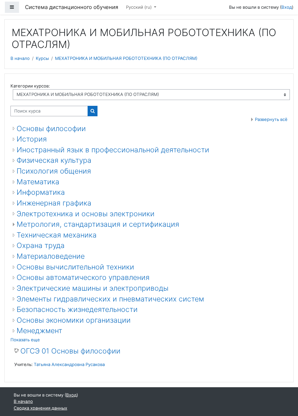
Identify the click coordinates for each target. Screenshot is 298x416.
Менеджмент (39, 330)
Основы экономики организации (74, 320)
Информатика (41, 192)
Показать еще (25, 339)
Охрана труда (41, 245)
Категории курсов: (30, 86)
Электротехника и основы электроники (86, 213)
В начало (20, 58)
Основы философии (51, 128)
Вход (286, 7)
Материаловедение (51, 256)
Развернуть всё (271, 119)
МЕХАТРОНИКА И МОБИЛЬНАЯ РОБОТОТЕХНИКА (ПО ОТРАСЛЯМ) (126, 58)
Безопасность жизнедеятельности (77, 309)
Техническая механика (57, 235)
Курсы (42, 58)
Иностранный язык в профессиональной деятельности (113, 149)
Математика (38, 181)
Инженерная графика (54, 203)
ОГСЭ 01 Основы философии (70, 351)
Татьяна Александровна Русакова (69, 364)
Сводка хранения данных (40, 408)
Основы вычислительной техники (75, 267)
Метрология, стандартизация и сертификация (98, 224)
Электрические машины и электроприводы (92, 288)
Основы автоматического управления (83, 277)
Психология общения (54, 171)
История (32, 139)
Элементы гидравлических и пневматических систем (110, 298)
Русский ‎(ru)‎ (139, 7)
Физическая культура (54, 160)
